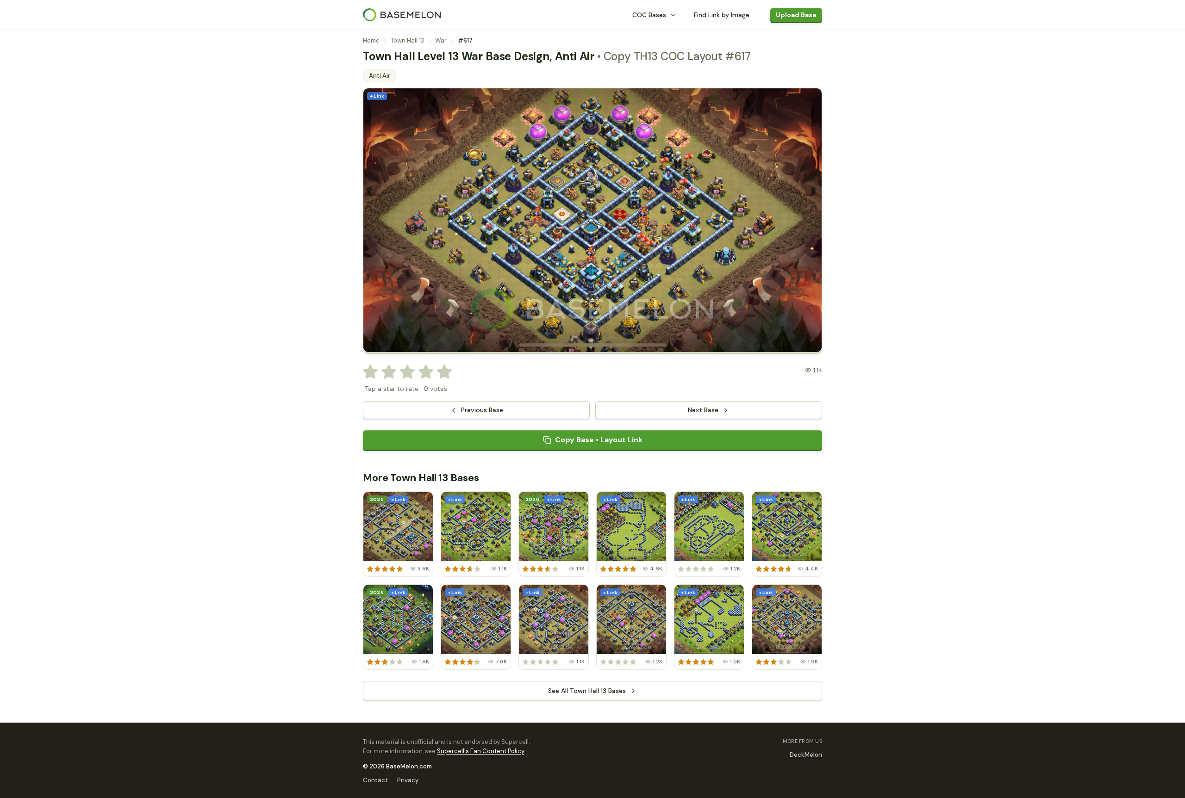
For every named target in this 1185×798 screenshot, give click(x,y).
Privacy (407, 780)
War (441, 40)
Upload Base (796, 15)
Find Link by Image (721, 15)
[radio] (370, 372)
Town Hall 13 (407, 40)
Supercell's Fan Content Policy (480, 751)
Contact (375, 780)
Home (371, 40)
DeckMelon (806, 755)
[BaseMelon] (402, 14)
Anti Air (379, 76)
